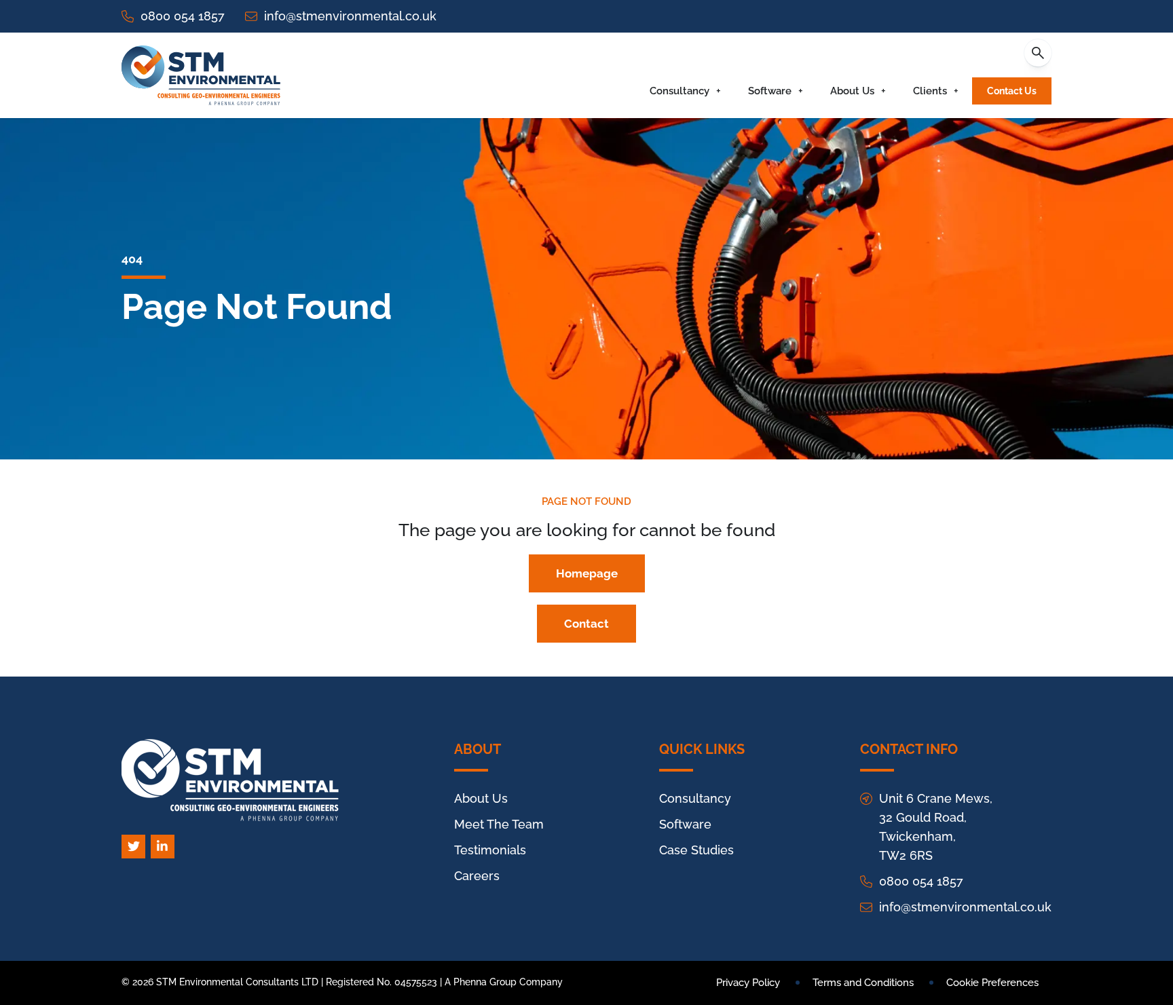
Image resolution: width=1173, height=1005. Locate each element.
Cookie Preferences (992, 982)
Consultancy (679, 91)
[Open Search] (1037, 53)
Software (770, 91)
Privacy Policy (748, 982)
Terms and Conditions (863, 982)
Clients (930, 91)
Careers (477, 876)
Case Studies (696, 850)
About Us (852, 91)
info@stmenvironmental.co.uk (350, 16)
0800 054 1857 (183, 16)
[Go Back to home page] (201, 75)
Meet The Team (499, 824)
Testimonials (490, 850)
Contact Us (1012, 91)
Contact (586, 623)
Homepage (587, 573)
